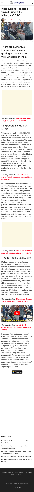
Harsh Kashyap (11, 20)
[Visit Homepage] (17, 2)
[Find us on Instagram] (17, 487)
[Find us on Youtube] (19, 487)
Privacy (4, 472)
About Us (14, 474)
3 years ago (22, 20)
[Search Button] (32, 2)
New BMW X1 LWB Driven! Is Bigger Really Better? (16, 456)
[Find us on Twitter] (15, 487)
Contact (28, 472)
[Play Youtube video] (17, 313)
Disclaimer (10, 472)
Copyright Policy (19, 472)
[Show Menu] (2, 2)
